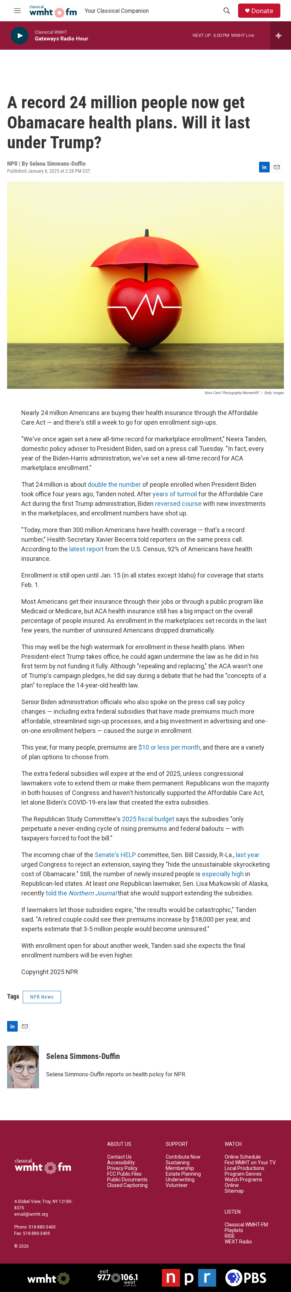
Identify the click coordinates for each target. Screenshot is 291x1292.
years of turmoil (175, 494)
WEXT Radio (238, 1241)
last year (247, 854)
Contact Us (119, 1157)
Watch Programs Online (243, 1182)
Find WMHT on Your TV (250, 1162)
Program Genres (243, 1174)
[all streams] (280, 35)
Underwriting (180, 1179)
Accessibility (121, 1162)
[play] (19, 36)
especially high (223, 874)
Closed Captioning (127, 1185)
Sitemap (234, 1191)
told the (81, 893)
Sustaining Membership (180, 1165)
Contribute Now (183, 1157)
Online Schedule (243, 1157)
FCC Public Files (124, 1174)
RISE (230, 1236)
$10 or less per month (169, 747)
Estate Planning (183, 1174)
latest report (86, 549)
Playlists (234, 1230)
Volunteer (177, 1185)
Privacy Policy (122, 1168)
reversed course (178, 503)
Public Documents (127, 1179)
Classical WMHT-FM (246, 1224)
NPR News (42, 997)
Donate (262, 11)
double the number (114, 484)
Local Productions (244, 1168)
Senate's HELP (115, 854)
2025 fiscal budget (148, 819)
